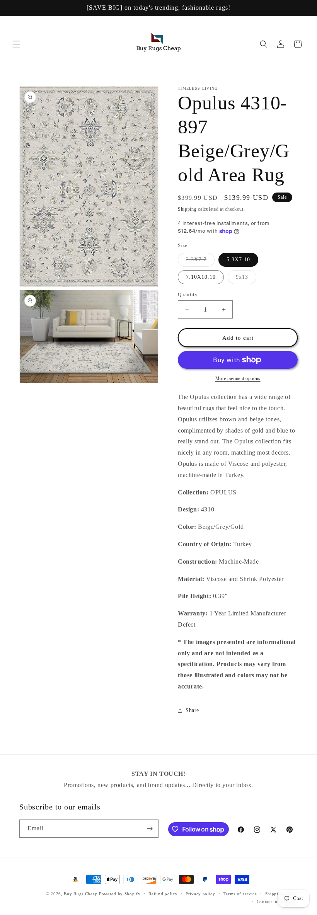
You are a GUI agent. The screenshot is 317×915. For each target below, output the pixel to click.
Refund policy (162, 893)
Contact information (277, 901)
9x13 (246, 279)
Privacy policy (200, 893)
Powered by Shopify (120, 893)
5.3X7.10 (238, 259)
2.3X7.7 (200, 261)
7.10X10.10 (201, 277)
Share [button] (192, 710)
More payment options (238, 378)
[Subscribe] (149, 829)
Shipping (187, 209)
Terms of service (240, 893)
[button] (16, 44)
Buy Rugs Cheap (80, 893)
